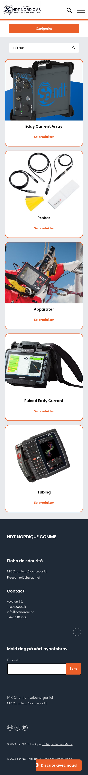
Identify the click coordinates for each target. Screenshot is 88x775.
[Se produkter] (44, 102)
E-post (12, 660)
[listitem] (44, 102)
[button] (44, 28)
